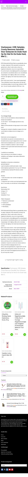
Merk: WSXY (16, 288)
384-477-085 (17, 282)
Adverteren (3, 444)
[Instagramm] (7, 470)
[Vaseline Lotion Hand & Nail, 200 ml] (7, 345)
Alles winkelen (4, 438)
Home (2, 6)
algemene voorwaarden (6, 452)
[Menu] (1, 2)
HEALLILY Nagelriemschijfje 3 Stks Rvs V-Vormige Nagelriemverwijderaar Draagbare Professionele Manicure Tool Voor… (20, 321)
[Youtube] (10, 470)
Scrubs (22, 6)
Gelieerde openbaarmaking (7, 454)
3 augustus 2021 (17, 284)
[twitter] (5, 470)
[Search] (26, 2)
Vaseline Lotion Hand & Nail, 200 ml (7, 355)
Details (20, 90)
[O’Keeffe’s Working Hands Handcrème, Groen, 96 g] (7, 306)
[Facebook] (2, 470)
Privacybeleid (4, 450)
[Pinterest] (12, 470)
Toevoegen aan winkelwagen (12, 97)
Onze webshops (4, 442)
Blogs (2, 440)
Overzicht (3, 436)
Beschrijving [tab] (4, 108)
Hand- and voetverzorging (11, 6)
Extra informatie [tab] (5, 111)
